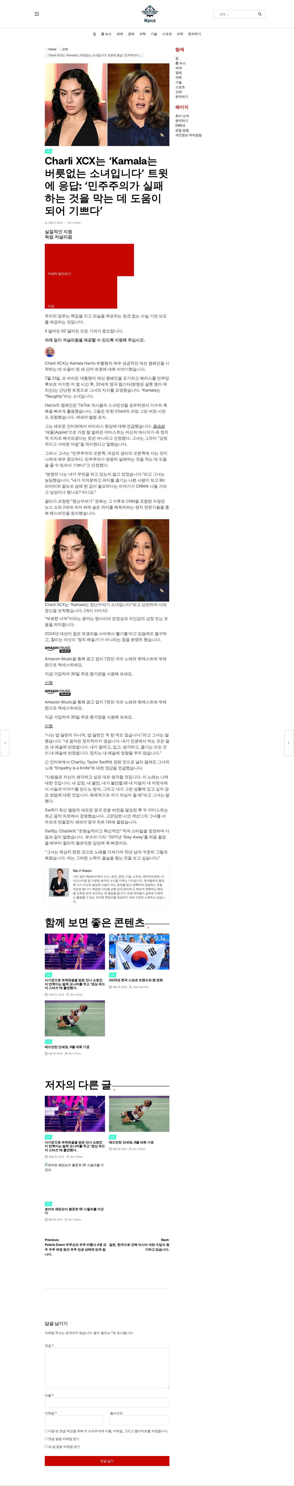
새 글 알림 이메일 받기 (64, 1447)
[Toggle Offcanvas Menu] (37, 14)
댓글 (49, 1346)
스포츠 (167, 34)
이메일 (51, 1413)
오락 (180, 34)
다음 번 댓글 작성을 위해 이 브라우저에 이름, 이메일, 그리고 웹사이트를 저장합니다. (108, 1431)
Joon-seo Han (141, 986)
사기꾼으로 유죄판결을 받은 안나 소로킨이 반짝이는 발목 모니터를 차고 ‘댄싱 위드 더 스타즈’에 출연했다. (75, 984)
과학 (142, 34)
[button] (107, 560)
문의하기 (194, 34)
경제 (131, 34)
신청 (49, 682)
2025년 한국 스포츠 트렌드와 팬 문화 (136, 980)
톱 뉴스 (106, 34)
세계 (120, 34)
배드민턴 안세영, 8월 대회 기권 (67, 1047)
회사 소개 (182, 116)
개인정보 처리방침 (188, 135)
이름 (49, 1395)
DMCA (180, 125)
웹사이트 (116, 1413)
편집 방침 (182, 130)
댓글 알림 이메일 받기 (63, 1439)
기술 (154, 34)
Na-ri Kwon (74, 222)
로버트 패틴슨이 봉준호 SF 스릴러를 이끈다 (74, 1211)
